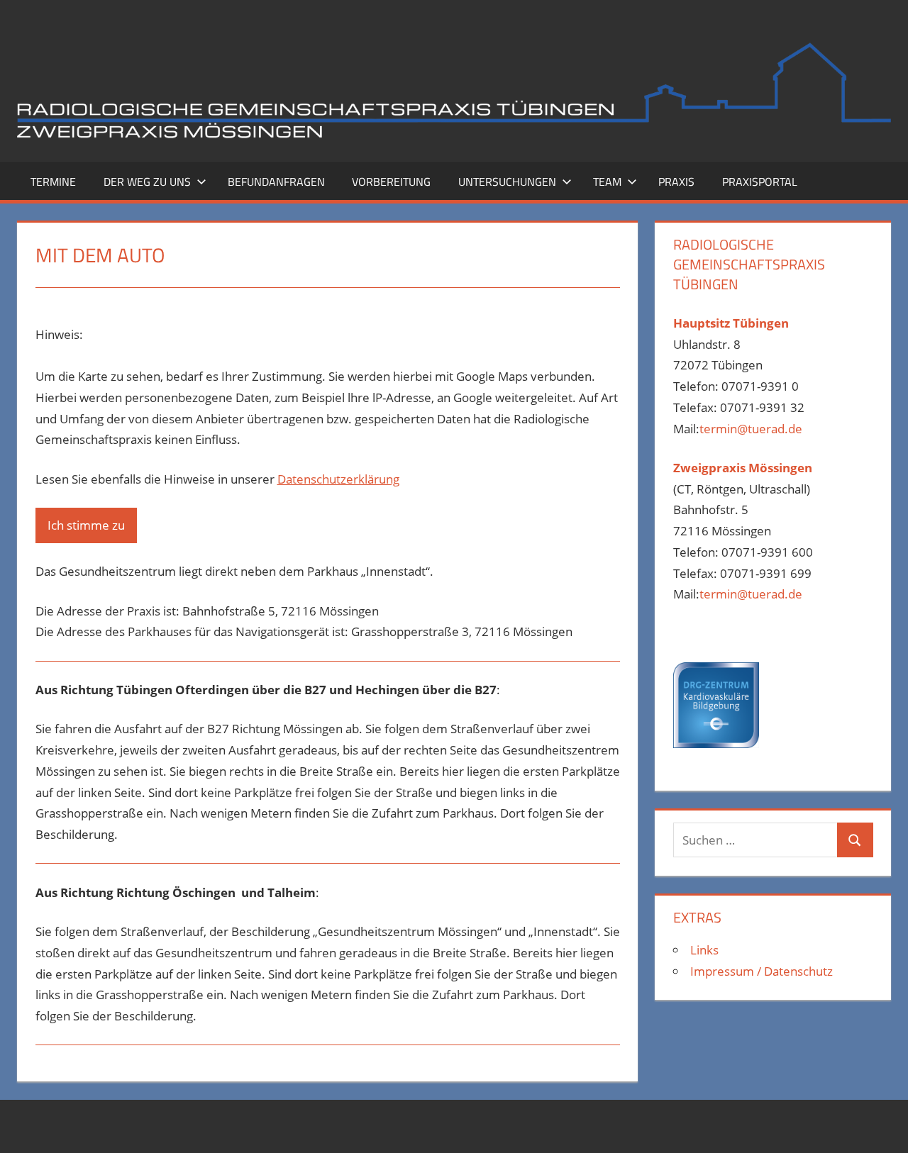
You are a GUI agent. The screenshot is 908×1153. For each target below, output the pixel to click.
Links (704, 950)
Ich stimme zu (86, 525)
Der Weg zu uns (147, 181)
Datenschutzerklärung (338, 479)
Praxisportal (759, 181)
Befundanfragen (276, 181)
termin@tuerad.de (750, 428)
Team (607, 181)
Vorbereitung (391, 181)
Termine (53, 181)
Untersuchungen (507, 181)
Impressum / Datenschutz (761, 971)
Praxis (676, 181)
